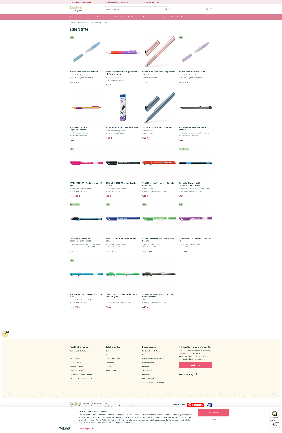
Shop (71, 23)
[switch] (275, 424)
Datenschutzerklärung (126, 406)
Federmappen (75, 355)
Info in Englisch (148, 379)
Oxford (108, 351)
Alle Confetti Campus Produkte (82, 379)
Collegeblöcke (75, 359)
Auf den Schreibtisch (133, 17)
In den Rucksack (116, 17)
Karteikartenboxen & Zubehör (81, 375)
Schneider (110, 363)
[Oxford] (209, 405)
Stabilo (108, 367)
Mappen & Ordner (76, 367)
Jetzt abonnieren (196, 365)
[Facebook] (196, 374)
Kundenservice (148, 355)
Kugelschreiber (75, 363)
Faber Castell (111, 371)
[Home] (76, 9)
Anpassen (212, 420)
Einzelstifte (94, 23)
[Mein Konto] (207, 9)
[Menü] (278, 411)
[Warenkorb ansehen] (211, 9)
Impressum (113, 406)
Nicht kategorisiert (82, 23)
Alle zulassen (213, 412)
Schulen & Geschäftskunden (153, 382)
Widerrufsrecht (148, 363)
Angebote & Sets (168, 17)
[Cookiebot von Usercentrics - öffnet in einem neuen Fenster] (64, 428)
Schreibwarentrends (151, 17)
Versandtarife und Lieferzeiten (154, 359)
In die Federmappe (100, 17)
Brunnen (109, 355)
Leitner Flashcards (113, 359)
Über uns (145, 367)
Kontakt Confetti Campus (152, 351)
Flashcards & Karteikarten (80, 17)
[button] (100, 82)
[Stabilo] (195, 405)
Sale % (179, 17)
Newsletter (146, 375)
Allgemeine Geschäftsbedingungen (95, 406)
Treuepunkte (147, 371)
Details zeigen (84, 429)
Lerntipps (188, 17)
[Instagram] (192, 374)
